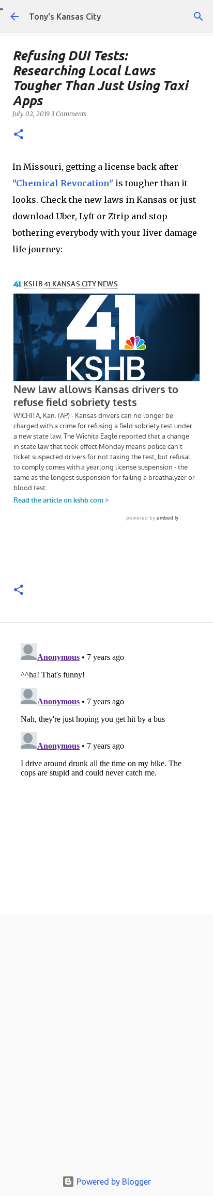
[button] (18, 135)
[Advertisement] (106, 1045)
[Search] (198, 16)
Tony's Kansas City (65, 16)
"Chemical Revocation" (62, 183)
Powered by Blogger (112, 1181)
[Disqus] (106, 768)
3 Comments (68, 114)
